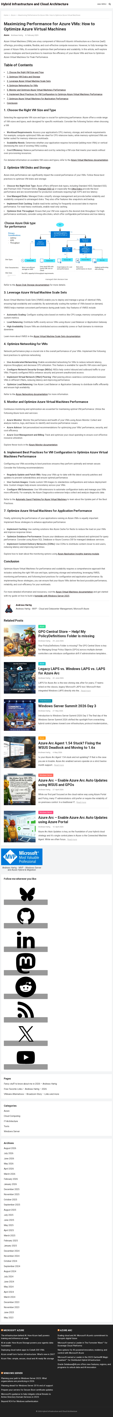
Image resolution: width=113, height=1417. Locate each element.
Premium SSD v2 (46, 189)
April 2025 (9, 1230)
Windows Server (46, 775)
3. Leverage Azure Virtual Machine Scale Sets (29, 81)
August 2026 (10, 1148)
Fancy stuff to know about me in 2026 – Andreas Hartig (30, 1083)
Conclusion (12, 103)
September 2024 (12, 1266)
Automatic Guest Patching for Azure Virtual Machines (41, 499)
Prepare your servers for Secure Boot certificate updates (27, 1390)
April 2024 (9, 1292)
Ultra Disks (76, 189)
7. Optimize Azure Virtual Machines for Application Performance (37, 98)
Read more (86, 691)
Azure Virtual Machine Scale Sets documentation (57, 336)
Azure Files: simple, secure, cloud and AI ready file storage (27, 1358)
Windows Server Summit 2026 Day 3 (67, 706)
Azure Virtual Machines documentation (89, 160)
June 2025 (9, 1220)
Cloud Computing (12, 1116)
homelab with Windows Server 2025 (52, 596)
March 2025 (9, 1235)
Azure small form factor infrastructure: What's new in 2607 (28, 1354)
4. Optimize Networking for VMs (22, 85)
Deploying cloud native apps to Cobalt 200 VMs (22, 1350)
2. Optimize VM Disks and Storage (23, 76)
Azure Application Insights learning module (78, 554)
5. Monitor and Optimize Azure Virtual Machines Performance (36, 90)
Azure (13, 15)
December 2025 (11, 1189)
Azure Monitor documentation (43, 444)
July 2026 (8, 1153)
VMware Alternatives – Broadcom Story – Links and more (31, 1094)
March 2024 (9, 1297)
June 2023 (9, 1312)
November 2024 (11, 1256)
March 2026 (9, 1174)
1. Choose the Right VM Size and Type (25, 72)
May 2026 (9, 1163)
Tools (6, 1126)
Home (6, 15)
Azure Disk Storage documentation (32, 285)
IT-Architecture (45, 701)
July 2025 (8, 1215)
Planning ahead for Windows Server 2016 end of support (27, 1385)
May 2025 (9, 1225)
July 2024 (8, 1276)
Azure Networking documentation (32, 394)
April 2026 (9, 1168)
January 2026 (10, 1184)
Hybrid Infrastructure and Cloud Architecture (34, 4)
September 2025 (12, 1204)
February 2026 (11, 1179)
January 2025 (10, 1245)
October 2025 (10, 1199)
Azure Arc (66, 1330)
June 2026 (9, 1158)
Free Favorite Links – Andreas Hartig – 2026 (25, 1089)
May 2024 (9, 1286)
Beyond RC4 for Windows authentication (19, 1401)
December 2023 (11, 1302)
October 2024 (10, 1261)
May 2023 (9, 1317)
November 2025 (11, 1194)
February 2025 (11, 1240)
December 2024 (11, 1251)
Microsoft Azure (14, 1330)
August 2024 (10, 1271)
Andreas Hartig (17, 35)
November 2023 (11, 1307)
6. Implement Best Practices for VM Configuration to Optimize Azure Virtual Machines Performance (54, 94)
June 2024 (9, 1281)
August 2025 (10, 1210)
